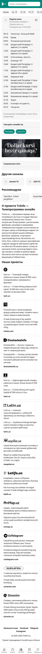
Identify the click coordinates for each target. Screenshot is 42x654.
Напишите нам (11, 628)
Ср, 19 (14, 12)
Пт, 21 (31, 12)
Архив (6, 12)
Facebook (24, 628)
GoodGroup (27, 640)
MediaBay (9, 131)
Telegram (34, 628)
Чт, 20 (22, 12)
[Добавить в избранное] (36, 20)
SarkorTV (21, 131)
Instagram (21, 631)
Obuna (37, 640)
